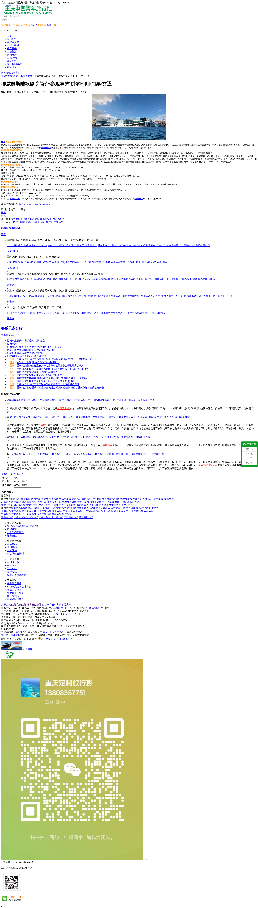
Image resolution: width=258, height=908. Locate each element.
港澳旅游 (56, 498)
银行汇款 (12, 571)
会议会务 (13, 42)
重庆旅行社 (46, 148)
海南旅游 (113, 508)
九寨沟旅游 (45, 517)
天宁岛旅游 (45, 502)
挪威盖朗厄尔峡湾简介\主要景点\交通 (27, 356)
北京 (53, 25)
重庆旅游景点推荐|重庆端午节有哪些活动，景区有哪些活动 (48, 384)
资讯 (8, 72)
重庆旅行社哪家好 (10, 635)
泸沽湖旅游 (32, 517)
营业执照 (36, 604)
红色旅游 (27, 25)
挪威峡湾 (12, 343)
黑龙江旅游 (7, 517)
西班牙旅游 (45, 505)
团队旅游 (94, 607)
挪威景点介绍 (25, 76)
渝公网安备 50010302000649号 (57, 639)
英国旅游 (76, 498)
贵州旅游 (83, 508)
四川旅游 (74, 508)
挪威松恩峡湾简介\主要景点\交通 (24, 353)
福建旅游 (36, 511)
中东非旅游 (70, 505)
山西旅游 (98, 511)
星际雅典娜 (63, 408)
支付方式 (56, 604)
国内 (12, 362)
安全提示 (27, 649)
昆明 (12, 381)
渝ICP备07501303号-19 (68, 614)
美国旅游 (158, 498)
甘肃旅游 (57, 511)
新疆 (49, 25)
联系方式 (66, 604)
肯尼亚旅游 (7, 505)
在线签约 (12, 550)
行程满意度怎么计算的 (19, 586)
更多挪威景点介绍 (10, 335)
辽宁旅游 (26, 514)
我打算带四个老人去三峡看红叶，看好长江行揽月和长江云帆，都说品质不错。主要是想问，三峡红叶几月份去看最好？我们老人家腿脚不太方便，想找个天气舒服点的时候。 (101, 417)
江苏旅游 (6, 514)
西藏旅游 (143, 508)
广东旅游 (46, 511)
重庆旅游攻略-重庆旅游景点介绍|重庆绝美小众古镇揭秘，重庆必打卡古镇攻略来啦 (60, 387)
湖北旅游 (153, 508)
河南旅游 (138, 511)
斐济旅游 (117, 498)
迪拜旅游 (137, 498)
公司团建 (13, 45)
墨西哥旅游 (33, 502)
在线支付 (12, 565)
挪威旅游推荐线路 (10, 228)
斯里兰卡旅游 (126, 505)
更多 (3, 234)
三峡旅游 (18, 25)
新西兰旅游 (121, 502)
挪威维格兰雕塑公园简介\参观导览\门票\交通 (30, 350)
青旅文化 (16, 604)
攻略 (13, 72)
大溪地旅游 (108, 502)
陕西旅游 (36, 514)
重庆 (12, 359)
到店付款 (12, 568)
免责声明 (46, 604)
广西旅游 (64, 508)
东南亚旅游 (57, 505)
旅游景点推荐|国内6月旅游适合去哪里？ (38, 362)
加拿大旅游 (7, 502)
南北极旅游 (82, 505)
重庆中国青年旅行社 (53, 632)
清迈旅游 (97, 498)
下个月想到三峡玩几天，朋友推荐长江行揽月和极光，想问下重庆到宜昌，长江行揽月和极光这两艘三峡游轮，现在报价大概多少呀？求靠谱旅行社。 (88, 454)
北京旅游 (103, 508)
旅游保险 (12, 535)
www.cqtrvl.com (27, 623)
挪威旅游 (139, 199)
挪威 (3, 142)
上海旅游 (6, 511)
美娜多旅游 (58, 502)
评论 (3, 215)
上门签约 (12, 547)
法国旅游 (66, 498)
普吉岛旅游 (20, 505)
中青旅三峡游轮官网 (206, 465)
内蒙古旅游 (20, 517)
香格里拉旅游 (86, 517)
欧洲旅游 (15, 498)
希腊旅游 (169, 498)
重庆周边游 (57, 517)
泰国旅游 (86, 498)
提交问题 (6, 495)
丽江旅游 (123, 508)
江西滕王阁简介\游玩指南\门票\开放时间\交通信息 (37, 222)
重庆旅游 (16, 511)
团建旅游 (42, 25)
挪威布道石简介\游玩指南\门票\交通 (26, 340)
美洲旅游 (46, 498)
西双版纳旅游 (71, 517)
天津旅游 (46, 514)
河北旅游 (118, 511)
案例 (18, 72)
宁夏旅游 (67, 511)
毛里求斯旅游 (96, 505)
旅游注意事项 (14, 583)
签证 (12, 67)
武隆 (34, 25)
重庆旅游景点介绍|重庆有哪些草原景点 (37, 372)
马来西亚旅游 (111, 505)
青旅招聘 (26, 604)
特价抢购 (14, 64)
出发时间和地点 (15, 532)
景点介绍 (12, 76)
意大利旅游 (32, 505)
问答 (3, 72)
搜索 (4, 20)
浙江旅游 (67, 514)
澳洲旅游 (36, 498)
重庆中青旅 (109, 445)
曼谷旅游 (107, 498)
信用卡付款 (13, 562)
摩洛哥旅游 (133, 502)
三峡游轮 (43, 425)
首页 (9, 36)
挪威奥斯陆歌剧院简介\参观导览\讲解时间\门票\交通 (34, 347)
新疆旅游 (57, 514)
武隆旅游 (93, 508)
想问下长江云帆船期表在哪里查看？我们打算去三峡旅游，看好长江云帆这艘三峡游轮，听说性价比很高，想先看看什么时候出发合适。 (80, 437)
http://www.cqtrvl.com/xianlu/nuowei (35, 204)
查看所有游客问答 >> (12, 474)
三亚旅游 (54, 508)
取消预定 (12, 529)
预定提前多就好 (15, 593)
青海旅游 (77, 511)
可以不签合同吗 (15, 553)
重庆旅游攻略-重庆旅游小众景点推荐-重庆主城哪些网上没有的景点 (52, 378)
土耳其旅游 (70, 502)
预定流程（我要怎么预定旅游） (24, 526)
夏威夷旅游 (20, 502)
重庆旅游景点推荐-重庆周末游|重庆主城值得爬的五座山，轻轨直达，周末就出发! (59, 359)
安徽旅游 (26, 511)
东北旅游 (15, 508)
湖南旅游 (128, 511)
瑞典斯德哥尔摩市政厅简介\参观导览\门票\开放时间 (38, 219)
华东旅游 (25, 508)
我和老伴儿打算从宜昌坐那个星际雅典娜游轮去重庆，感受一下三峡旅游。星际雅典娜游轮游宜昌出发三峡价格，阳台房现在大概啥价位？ (82, 400)
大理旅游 (133, 508)
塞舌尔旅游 (83, 502)
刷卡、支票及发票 (16, 575)
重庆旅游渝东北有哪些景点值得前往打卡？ (39, 375)
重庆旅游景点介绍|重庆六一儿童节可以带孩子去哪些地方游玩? (50, 365)
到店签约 (12, 544)
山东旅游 (88, 511)
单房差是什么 (14, 589)
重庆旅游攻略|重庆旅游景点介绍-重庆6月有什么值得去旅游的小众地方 (54, 368)
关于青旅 (6, 604)
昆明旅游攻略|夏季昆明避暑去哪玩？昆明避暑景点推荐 (46, 381)
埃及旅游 (127, 498)
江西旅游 (16, 514)
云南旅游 (45, 508)
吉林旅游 (148, 511)
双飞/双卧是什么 (15, 596)
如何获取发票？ (15, 599)
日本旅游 (25, 498)
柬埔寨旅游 (96, 502)
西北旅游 (34, 508)
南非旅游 (147, 498)
